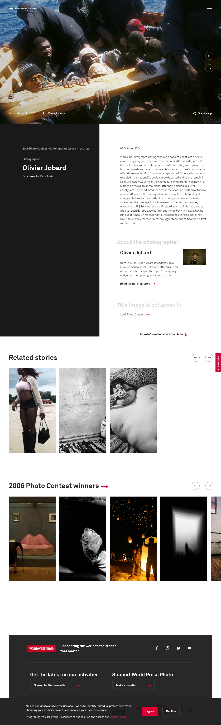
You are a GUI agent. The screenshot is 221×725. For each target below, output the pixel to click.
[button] (196, 358)
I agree (149, 711)
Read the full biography (135, 283)
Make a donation (126, 685)
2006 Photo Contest (26, 8)
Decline (171, 711)
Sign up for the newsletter (50, 685)
